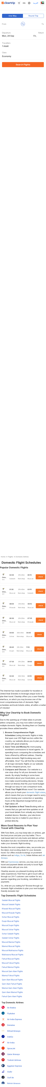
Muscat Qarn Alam (12, 971)
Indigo (16, 855)
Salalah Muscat (11, 900)
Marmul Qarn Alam (12, 988)
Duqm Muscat (10, 921)
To (43, 24)
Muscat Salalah (11, 904)
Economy (6, 56)
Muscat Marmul (11, 942)
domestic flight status (35, 792)
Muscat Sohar (10, 929)
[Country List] (42, 3)
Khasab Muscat (11, 909)
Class (4, 52)
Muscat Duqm (10, 925)
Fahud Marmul (10, 967)
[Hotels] (24, 4)
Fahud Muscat (10, 959)
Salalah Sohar (10, 938)
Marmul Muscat (11, 946)
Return (41, 33)
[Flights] (19, 4)
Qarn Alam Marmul (12, 992)
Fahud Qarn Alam (12, 996)
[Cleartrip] (8, 4)
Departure (6, 33)
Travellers (6, 43)
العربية (35, 3)
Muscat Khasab (11, 913)
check (40, 577)
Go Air (23, 855)
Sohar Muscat (10, 917)
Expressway (14, 862)
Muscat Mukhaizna (12, 950)
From (4, 24)
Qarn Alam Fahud (12, 984)
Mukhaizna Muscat (12, 954)
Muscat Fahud (10, 963)
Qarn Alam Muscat (12, 980)
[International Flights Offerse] (29, 4)
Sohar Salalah (10, 934)
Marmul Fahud (10, 975)
